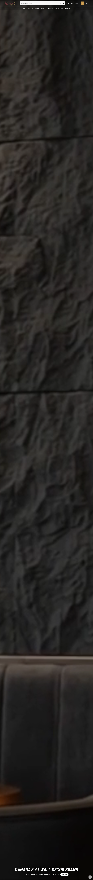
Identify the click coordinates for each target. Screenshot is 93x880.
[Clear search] (60, 3)
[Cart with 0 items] (86, 3)
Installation (50, 8)
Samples (37, 8)
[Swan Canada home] (10, 3)
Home (24, 8)
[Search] (63, 3)
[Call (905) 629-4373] (68, 3)
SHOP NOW (64, 874)
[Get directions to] (72, 3)
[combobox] (42, 3)
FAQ (62, 8)
